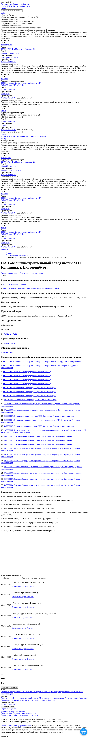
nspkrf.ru (4, 79)
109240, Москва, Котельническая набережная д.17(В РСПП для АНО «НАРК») (21, 84)
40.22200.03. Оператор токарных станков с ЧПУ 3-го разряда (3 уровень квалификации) (39, 426)
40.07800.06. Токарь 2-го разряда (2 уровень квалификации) (27, 384)
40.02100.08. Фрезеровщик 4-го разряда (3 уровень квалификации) (29, 392)
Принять (5, 687)
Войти (3, 13)
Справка (25, 4)
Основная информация (10, 273)
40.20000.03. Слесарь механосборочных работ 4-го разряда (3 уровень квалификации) (38, 440)
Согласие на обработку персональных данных (19, 715)
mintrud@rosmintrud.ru (9, 166)
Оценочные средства (9, 700)
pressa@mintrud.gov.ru (9, 58)
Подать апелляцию (43, 692)
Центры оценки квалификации (51, 698)
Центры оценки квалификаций (18, 255)
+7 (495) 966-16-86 (8, 98)
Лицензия (12, 709)
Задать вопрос (9, 707)
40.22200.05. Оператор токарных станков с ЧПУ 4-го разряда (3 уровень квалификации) (39, 416)
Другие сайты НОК (38, 136)
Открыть (30, 586)
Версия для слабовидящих (11, 4)
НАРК (3, 6)
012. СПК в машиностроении (14, 284)
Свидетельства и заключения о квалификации (36, 700)
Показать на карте (19, 586)
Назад (3, 139)
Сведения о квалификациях (76, 698)
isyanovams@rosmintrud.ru (11, 170)
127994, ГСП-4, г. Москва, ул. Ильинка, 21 (18, 49)
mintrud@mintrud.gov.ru (10, 53)
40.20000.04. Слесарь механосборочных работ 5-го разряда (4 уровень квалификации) (38, 436)
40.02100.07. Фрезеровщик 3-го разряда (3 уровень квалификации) (29, 396)
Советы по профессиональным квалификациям (20, 698)
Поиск (3, 8)
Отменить (13, 687)
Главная (9, 253)
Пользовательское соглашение (13, 711)
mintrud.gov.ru (6, 45)
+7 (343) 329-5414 (10, 334)
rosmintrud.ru (6, 158)
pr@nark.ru (5, 94)
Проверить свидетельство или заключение (18, 692)
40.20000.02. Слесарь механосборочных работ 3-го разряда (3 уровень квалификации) (38, 444)
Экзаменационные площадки (31, 273)
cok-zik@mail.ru (9, 343)
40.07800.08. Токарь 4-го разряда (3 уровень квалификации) (27, 376)
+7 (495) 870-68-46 (8, 62)
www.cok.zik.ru (7, 352)
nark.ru (3, 111)
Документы (17, 6)
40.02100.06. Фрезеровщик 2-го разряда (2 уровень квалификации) (30, 400)
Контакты (26, 6)
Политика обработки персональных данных (18, 713)
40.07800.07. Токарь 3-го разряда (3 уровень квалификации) (27, 380)
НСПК (9, 6)
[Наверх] (2, 674)
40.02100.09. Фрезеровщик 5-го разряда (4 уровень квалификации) (29, 388)
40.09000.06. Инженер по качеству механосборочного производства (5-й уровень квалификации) (42, 362)
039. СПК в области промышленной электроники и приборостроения (31, 288)
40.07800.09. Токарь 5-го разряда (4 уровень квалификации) (27, 372)
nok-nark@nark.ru (8, 89)
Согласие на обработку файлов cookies (16, 726)
